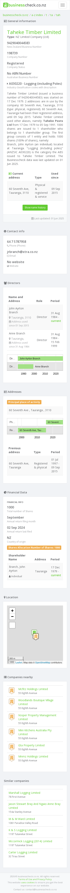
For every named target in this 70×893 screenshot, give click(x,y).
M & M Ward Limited (22, 819)
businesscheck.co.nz (15, 15)
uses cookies (27, 882)
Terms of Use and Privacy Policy (35, 879)
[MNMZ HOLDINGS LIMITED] (36, 636)
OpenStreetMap (42, 662)
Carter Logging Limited (23, 852)
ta (51, 15)
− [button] (12, 616)
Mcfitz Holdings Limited (33, 689)
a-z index (37, 15)
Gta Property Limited (31, 745)
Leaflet (19, 662)
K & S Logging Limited (23, 830)
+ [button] (12, 610)
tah (58, 15)
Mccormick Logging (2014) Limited (30, 841)
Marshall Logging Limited (24, 793)
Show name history (35, 207)
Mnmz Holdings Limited (33, 756)
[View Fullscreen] (12, 625)
